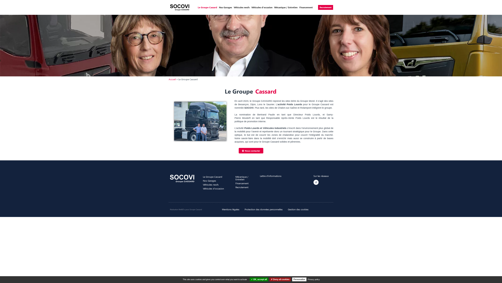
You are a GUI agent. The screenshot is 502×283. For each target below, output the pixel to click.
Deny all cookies (281, 279)
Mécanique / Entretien (286, 7)
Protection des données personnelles (264, 209)
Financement (306, 7)
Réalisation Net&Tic (177, 209)
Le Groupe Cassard (207, 7)
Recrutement (326, 7)
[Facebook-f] (316, 182)
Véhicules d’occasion (261, 7)
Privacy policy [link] (314, 279)
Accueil (172, 79)
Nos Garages (225, 7)
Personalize (299, 279)
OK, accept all (260, 279)
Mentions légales (230, 209)
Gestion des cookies (298, 209)
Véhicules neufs (242, 7)
